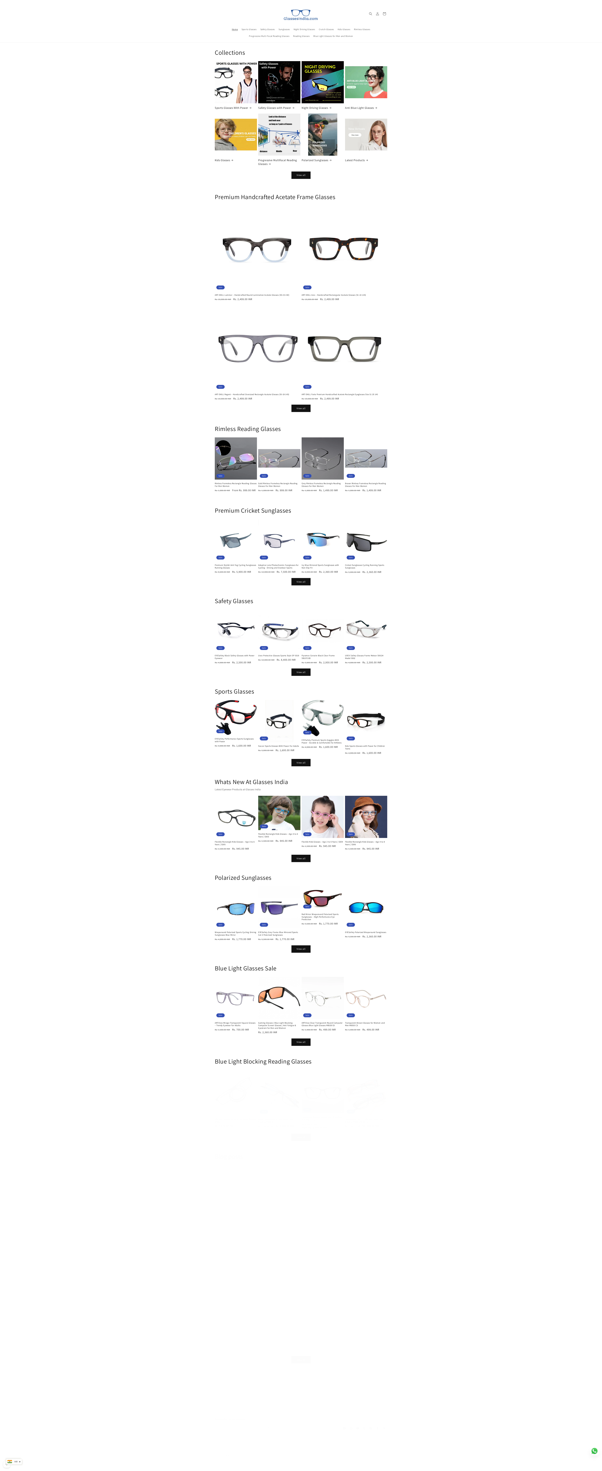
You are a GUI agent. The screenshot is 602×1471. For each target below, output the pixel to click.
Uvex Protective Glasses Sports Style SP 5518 (278, 655)
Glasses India (248, 1407)
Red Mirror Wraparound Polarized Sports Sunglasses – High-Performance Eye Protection (320, 917)
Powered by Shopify (246, 1467)
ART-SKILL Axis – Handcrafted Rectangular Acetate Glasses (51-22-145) (334, 295)
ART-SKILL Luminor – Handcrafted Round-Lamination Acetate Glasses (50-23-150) (252, 295)
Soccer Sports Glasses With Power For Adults (278, 746)
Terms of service (343, 1407)
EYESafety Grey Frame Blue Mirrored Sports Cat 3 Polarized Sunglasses (278, 933)
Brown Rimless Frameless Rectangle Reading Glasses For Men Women (365, 484)
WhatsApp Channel (306, 1413)
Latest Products (355, 160)
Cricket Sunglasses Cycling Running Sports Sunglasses (364, 566)
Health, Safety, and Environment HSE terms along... (341, 1227)
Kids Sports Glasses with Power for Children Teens (365, 747)
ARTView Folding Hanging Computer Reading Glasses (235, 1120)
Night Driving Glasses (315, 108)
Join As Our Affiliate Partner (272, 1407)
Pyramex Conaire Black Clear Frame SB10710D (318, 657)
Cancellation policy (347, 1467)
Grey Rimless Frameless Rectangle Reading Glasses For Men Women (321, 484)
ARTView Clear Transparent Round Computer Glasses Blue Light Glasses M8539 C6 (322, 1024)
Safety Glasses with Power (274, 108)
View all (301, 175)
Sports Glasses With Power (231, 108)
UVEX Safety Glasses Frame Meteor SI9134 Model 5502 (364, 657)
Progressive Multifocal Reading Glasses (277, 162)
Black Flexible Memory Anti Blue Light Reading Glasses (275, 1120)
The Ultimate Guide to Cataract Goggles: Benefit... (338, 1317)
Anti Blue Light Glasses (359, 108)
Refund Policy (308, 1407)
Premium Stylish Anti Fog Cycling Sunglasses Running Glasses (235, 566)
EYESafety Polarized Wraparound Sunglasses (365, 932)
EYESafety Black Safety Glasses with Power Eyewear (234, 657)
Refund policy (263, 1467)
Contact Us (269, 1413)
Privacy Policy (325, 1407)
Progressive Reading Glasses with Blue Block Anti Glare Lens (322, 1118)
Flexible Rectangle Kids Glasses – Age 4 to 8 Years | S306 (365, 843)
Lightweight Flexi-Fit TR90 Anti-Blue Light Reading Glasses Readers (364, 1120)
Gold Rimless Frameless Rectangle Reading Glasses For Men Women (278, 484)
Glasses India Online (229, 1467)
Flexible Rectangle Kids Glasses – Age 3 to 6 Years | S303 (278, 835)
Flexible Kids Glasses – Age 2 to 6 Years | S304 (322, 842)
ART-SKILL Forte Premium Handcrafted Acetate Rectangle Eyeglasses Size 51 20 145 (340, 394)
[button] (370, 13)
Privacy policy (277, 1467)
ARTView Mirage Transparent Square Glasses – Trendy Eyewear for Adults (235, 1024)
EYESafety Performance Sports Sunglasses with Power (234, 740)
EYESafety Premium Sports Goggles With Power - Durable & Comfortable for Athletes (321, 741)
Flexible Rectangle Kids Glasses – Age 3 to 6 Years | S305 (234, 843)
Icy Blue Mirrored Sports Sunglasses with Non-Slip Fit (320, 566)
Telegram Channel (328, 1413)
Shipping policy (309, 1467)
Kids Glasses (222, 160)
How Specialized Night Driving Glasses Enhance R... (257, 1317)
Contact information (327, 1467)
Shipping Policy (286, 1413)
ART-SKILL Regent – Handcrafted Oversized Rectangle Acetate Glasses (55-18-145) (252, 394)
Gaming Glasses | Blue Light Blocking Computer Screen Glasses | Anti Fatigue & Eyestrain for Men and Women (277, 1026)
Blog (356, 1407)
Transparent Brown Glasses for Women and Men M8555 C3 (365, 1024)
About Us (293, 1407)
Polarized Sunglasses (315, 160)
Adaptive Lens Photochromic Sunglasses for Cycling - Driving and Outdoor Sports (278, 566)
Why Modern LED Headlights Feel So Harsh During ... (253, 1227)
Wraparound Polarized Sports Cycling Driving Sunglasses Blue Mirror (235, 933)
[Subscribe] (267, 1427)
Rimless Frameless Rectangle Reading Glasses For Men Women (236, 484)
